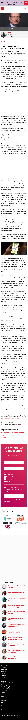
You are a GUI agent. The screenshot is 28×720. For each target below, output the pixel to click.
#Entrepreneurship (6, 432)
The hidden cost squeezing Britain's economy (15, 618)
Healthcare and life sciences (8, 683)
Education (3, 681)
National (3, 675)
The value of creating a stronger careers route (16, 644)
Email (5, 466)
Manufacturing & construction (9, 687)
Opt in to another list (8, 472)
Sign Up (26, 3)
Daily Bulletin (4, 700)
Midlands (3, 671)
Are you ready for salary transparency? (14, 657)
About (2, 704)
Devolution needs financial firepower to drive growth (15, 638)
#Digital (3, 435)
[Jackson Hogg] (7, 519)
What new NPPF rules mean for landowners (16, 612)
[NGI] (20, 515)
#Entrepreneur (10, 435)
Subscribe (14, 496)
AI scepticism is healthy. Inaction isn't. (16, 599)
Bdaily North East (10, 476)
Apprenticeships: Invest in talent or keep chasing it (16, 651)
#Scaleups (15, 432)
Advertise (3, 706)
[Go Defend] (20, 519)
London (3, 673)
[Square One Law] (7, 523)
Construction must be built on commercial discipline (16, 631)
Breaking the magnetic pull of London (16, 593)
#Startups (4, 437)
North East (4, 666)
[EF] (7, 515)
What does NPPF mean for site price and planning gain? (16, 606)
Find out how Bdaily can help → (12, 418)
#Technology (18, 435)
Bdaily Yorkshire (9, 479)
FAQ (2, 711)
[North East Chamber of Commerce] (20, 523)
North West (4, 669)
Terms (3, 710)
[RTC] (7, 527)
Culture (3, 694)
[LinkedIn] (5, 41)
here (20, 424)
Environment (4, 690)
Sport (2, 696)
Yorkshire (3, 667)
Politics (3, 692)
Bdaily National (9, 474)
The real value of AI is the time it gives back (16, 586)
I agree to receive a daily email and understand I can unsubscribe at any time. (14, 489)
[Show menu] (25, 8)
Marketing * (8, 481)
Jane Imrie (10, 34)
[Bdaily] (2, 8)
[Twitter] (9, 41)
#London (21, 432)
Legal (2, 708)
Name (5, 460)
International (4, 677)
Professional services (6, 688)
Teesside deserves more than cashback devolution (16, 625)
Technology (4, 685)
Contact (3, 702)
